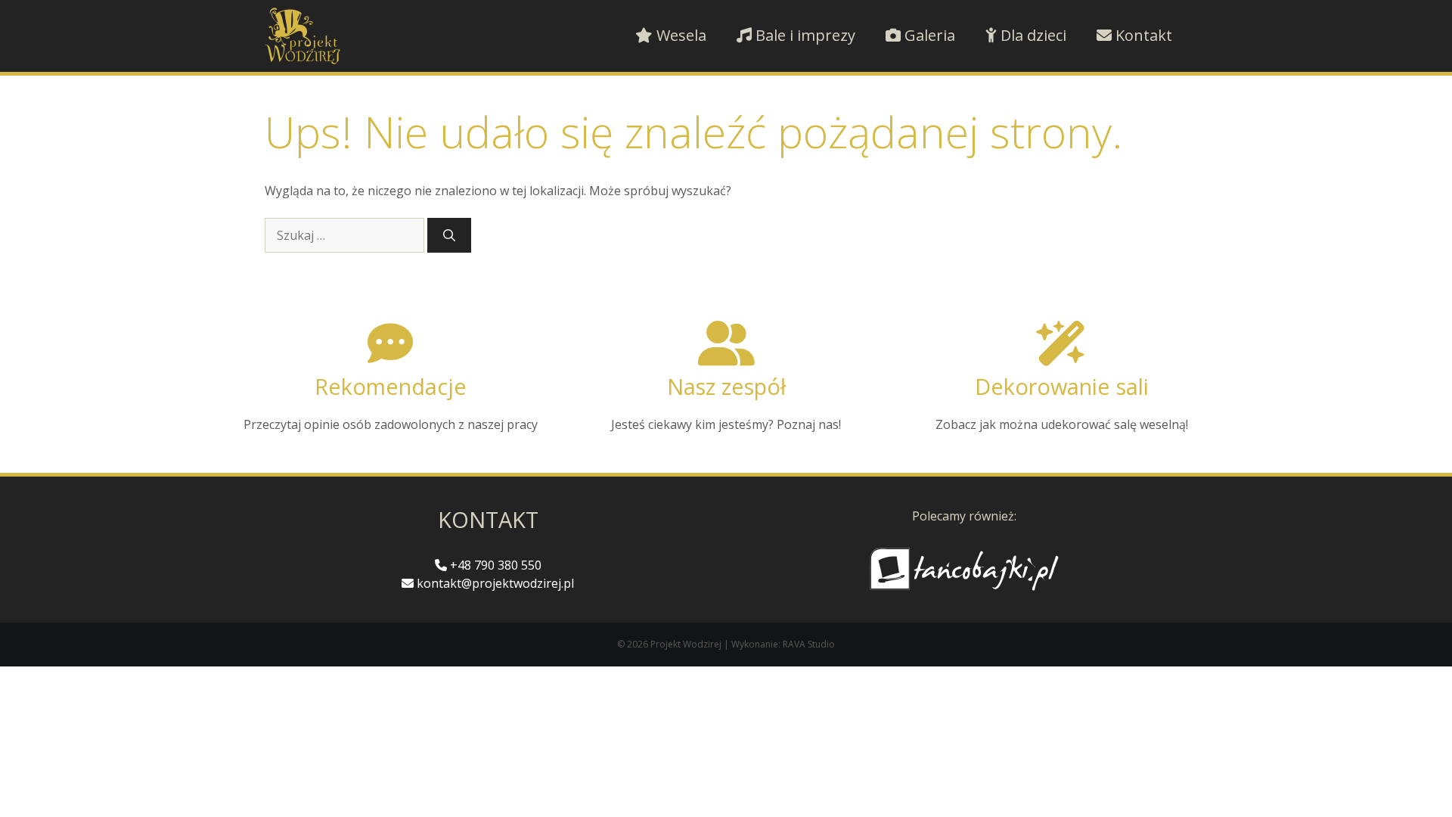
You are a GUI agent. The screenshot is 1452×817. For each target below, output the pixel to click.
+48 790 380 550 (494, 565)
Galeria (928, 35)
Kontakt (1142, 35)
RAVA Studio (809, 644)
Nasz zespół (726, 386)
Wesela (679, 35)
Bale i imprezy (803, 35)
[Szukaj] (449, 235)
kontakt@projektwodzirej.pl (494, 583)
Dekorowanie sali (1062, 386)
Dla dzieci (1031, 35)
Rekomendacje (391, 386)
